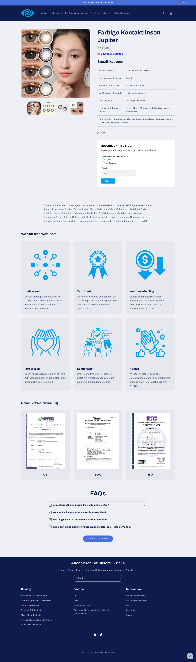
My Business (111, 163)
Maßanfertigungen (82, 605)
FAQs (129, 605)
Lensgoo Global (93, 652)
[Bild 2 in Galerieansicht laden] (48, 108)
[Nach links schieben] (24, 108)
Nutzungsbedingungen (136, 600)
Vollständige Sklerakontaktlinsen (36, 620)
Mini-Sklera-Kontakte (31, 615)
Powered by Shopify (108, 652)
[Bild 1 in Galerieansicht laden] (34, 108)
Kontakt (129, 615)
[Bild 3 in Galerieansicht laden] (62, 108)
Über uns (130, 610)
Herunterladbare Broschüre (34, 596)
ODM (76, 600)
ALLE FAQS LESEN (98, 539)
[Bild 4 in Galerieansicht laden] (77, 108)
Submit (108, 181)
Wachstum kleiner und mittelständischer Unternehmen (92, 612)
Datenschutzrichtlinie (136, 596)
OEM (76, 596)
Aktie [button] (103, 133)
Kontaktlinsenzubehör (31, 625)
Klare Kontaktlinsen (30, 605)
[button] (44, 13)
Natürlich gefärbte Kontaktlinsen (36, 600)
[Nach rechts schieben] (87, 108)
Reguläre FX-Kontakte (31, 610)
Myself (108, 160)
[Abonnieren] (120, 578)
